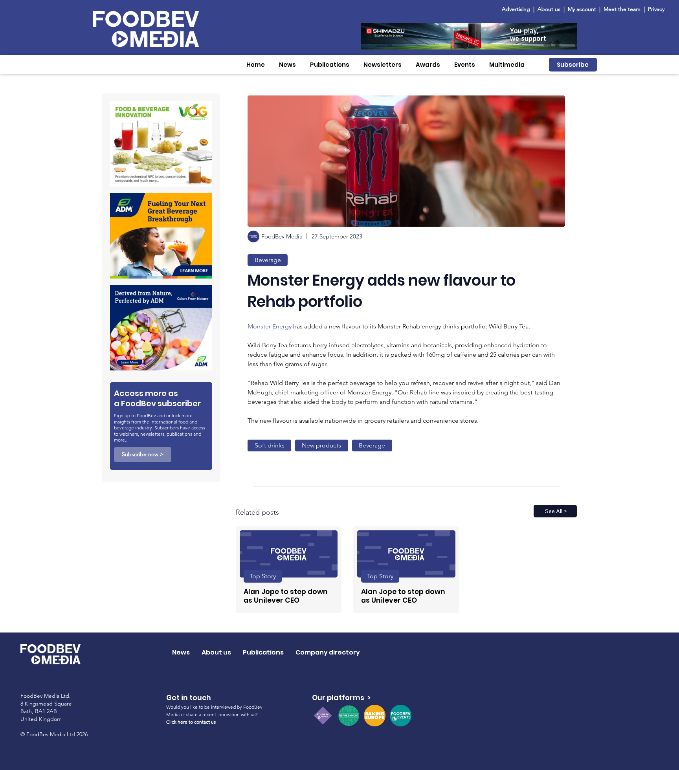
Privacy (656, 9)
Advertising (517, 9)
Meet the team (623, 9)
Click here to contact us (191, 722)
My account (582, 9)
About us (549, 9)
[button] (287, 65)
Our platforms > (341, 697)
